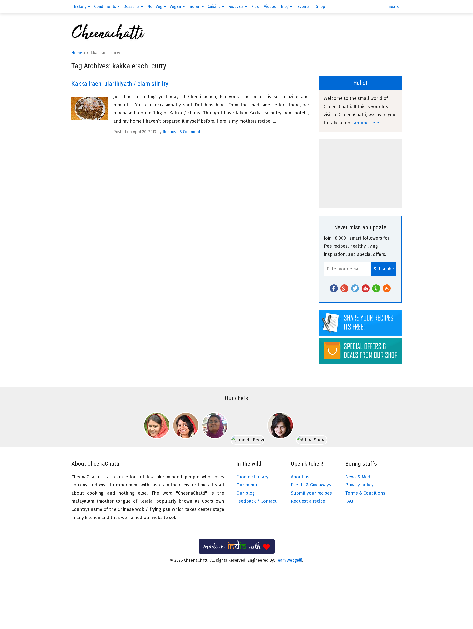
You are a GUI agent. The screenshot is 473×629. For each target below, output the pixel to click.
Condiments (105, 6)
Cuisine (214, 6)
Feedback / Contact (256, 501)
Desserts (131, 6)
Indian (194, 6)
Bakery (80, 6)
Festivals (236, 6)
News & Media (359, 477)
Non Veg (154, 6)
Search (395, 6)
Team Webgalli (289, 560)
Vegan (175, 6)
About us (300, 477)
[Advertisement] (360, 173)
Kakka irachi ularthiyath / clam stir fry (119, 83)
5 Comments (191, 132)
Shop (320, 6)
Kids (255, 6)
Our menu (246, 485)
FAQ (349, 501)
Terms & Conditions (365, 493)
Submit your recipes (311, 493)
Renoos (169, 132)
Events (303, 6)
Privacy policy (359, 485)
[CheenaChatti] (108, 39)
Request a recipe (308, 501)
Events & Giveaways (311, 485)
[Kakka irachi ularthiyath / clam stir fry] (89, 108)
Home (76, 52)
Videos (270, 6)
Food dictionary (252, 477)
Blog (285, 6)
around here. (367, 123)
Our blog (245, 493)
